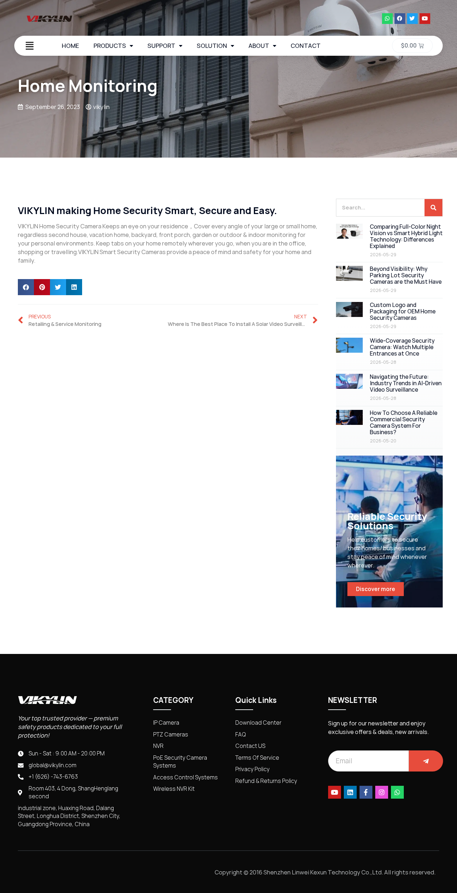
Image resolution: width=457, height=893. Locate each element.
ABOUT (258, 46)
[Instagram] (381, 792)
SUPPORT (161, 46)
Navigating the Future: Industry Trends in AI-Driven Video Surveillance (406, 383)
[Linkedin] (350, 792)
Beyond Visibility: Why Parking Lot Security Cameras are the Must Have (406, 275)
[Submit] (426, 761)
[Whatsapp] (387, 18)
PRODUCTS (110, 46)
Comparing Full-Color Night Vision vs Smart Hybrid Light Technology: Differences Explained (406, 236)
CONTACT (306, 46)
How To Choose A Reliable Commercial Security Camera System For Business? (403, 422)
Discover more (375, 589)
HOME (70, 46)
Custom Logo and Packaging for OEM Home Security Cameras (403, 311)
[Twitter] (412, 18)
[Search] (433, 207)
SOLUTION (212, 46)
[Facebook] (400, 18)
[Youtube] (425, 18)
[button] (26, 287)
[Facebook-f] (366, 792)
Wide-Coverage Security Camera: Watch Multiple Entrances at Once (402, 347)
